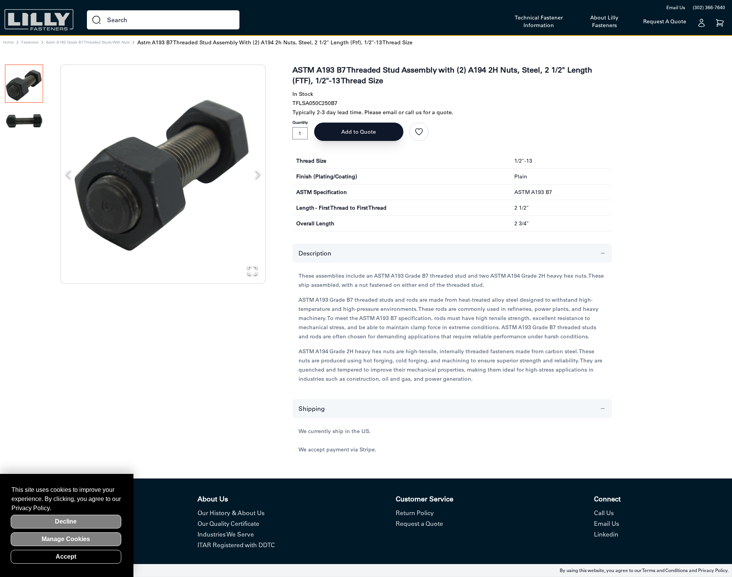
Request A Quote (664, 21)
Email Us (675, 7)
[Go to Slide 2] (24, 124)
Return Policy (415, 513)
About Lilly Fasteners (604, 21)
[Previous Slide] (68, 174)
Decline (66, 521)
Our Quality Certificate (228, 523)
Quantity (300, 122)
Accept (66, 556)
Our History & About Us (231, 513)
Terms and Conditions (665, 570)
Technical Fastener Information (539, 21)
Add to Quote (358, 131)
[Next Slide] (257, 174)
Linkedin (606, 534)
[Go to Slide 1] (24, 84)
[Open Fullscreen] (252, 270)
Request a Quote (419, 523)
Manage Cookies (66, 539)
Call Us (604, 513)
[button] (163, 167)
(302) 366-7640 (709, 7)
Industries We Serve (225, 534)
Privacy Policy (712, 570)
